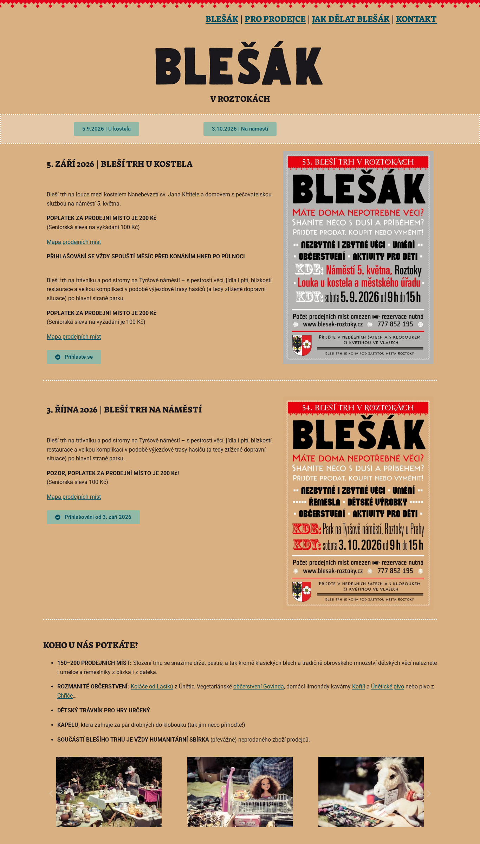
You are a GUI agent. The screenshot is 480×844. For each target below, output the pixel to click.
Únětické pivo (387, 686)
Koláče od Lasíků (152, 686)
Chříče (65, 695)
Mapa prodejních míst (74, 242)
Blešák (222, 19)
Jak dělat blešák (351, 19)
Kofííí (358, 686)
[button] (51, 793)
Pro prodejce (275, 19)
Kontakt (416, 19)
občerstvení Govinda (258, 686)
